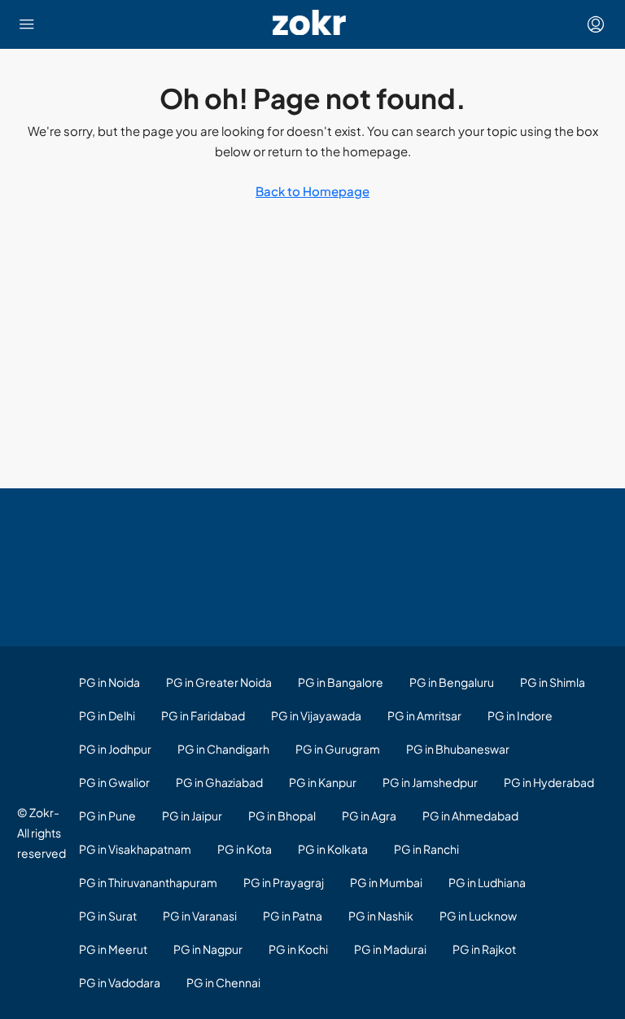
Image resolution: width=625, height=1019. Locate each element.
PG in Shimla (552, 682)
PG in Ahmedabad (470, 815)
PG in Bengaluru (451, 682)
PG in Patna (292, 915)
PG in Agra (369, 815)
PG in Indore (520, 715)
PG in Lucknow (478, 915)
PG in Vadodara (119, 982)
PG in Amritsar (424, 715)
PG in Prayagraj (283, 882)
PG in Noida (109, 682)
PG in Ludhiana (487, 882)
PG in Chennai (223, 982)
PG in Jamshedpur (430, 782)
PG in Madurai (390, 949)
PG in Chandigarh (223, 748)
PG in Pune (107, 815)
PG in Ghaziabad (219, 782)
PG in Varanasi (200, 915)
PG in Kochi (298, 949)
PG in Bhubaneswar (457, 748)
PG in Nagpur (208, 949)
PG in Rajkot (484, 949)
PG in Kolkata (333, 849)
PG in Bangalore (340, 682)
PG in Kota (244, 849)
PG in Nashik (380, 915)
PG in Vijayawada (316, 715)
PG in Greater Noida (219, 682)
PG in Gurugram (337, 748)
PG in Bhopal (282, 815)
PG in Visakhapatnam (135, 849)
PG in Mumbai (386, 882)
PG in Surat (108, 915)
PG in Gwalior (114, 782)
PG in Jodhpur (115, 748)
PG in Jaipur (192, 815)
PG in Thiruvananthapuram (148, 882)
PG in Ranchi (426, 849)
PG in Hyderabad (549, 782)
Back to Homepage (312, 191)
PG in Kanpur (322, 782)
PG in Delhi (107, 715)
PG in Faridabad (203, 715)
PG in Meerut (113, 949)
